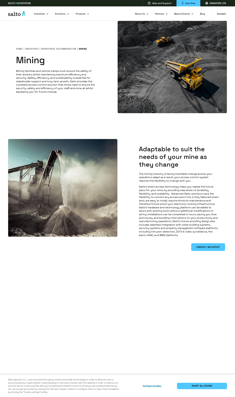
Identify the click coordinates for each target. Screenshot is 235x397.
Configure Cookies (152, 386)
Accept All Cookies (202, 386)
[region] (117, 386)
